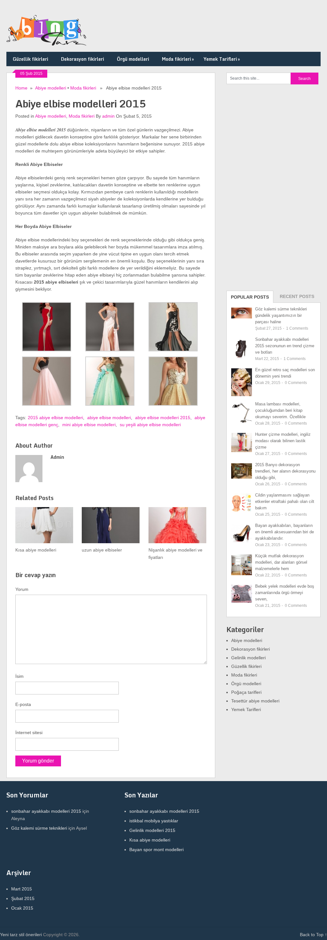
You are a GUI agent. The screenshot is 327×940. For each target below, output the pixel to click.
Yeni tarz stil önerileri (21, 934)
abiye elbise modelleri (109, 417)
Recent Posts (297, 296)
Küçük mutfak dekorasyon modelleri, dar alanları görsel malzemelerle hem (281, 562)
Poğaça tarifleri (246, 692)
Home (21, 87)
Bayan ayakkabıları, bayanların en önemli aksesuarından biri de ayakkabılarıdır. (284, 532)
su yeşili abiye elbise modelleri (150, 424)
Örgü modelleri (133, 59)
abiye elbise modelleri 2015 (162, 417)
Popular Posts (250, 297)
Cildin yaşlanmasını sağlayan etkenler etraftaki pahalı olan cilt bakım (284, 501)
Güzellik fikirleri (30, 59)
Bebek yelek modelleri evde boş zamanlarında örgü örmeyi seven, (284, 592)
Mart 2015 (21, 888)
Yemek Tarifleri (222, 59)
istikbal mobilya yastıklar (153, 820)
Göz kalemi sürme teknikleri (39, 828)
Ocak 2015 (22, 908)
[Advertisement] (274, 187)
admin (108, 116)
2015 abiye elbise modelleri (55, 417)
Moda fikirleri (178, 59)
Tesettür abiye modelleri (255, 700)
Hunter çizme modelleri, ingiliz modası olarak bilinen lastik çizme (283, 441)
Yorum (21, 589)
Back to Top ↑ (313, 934)
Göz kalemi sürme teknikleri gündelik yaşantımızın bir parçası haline (281, 315)
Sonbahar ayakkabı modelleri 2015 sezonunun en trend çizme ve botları (284, 346)
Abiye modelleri (50, 87)
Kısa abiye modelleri (149, 839)
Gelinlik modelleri (248, 657)
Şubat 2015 (22, 898)
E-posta (23, 704)
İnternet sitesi (28, 732)
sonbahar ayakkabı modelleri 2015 (46, 811)
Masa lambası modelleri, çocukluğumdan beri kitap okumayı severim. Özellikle (280, 410)
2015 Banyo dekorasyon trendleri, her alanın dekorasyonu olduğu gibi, (285, 471)
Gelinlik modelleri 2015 (152, 830)
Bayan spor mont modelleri (156, 849)
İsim (19, 676)
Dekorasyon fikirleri (82, 59)
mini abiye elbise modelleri (89, 424)
